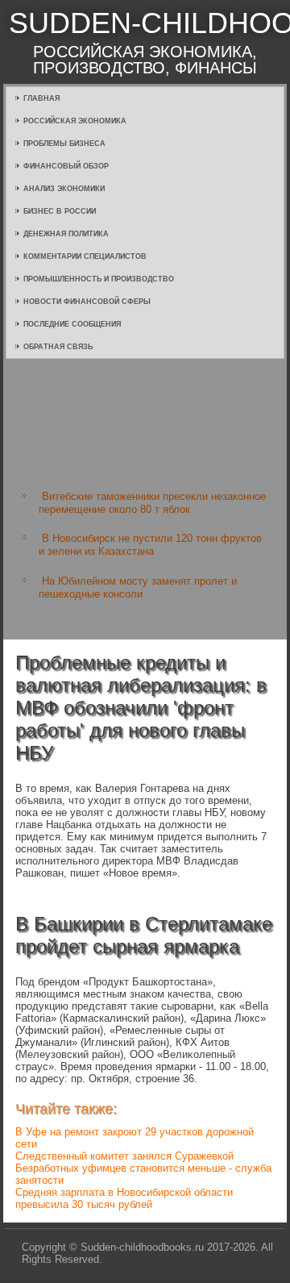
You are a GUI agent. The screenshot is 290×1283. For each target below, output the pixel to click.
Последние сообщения (72, 324)
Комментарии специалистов (85, 256)
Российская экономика (74, 121)
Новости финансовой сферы (87, 302)
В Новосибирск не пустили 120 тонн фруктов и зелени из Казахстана (150, 544)
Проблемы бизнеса (64, 144)
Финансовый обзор (66, 166)
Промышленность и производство (98, 279)
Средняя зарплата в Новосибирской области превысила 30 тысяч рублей (124, 1198)
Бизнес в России (59, 211)
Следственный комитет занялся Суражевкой (124, 1156)
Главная (41, 98)
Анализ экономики (64, 189)
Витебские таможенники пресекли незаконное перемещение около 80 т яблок (152, 502)
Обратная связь (58, 347)
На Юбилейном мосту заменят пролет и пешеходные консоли (138, 587)
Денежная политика (66, 234)
